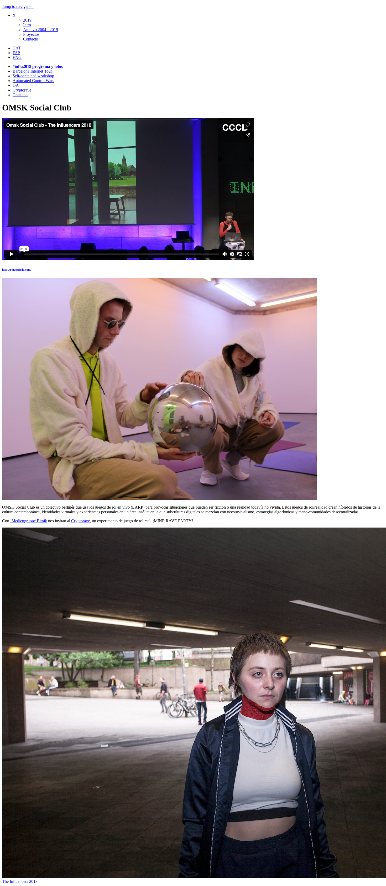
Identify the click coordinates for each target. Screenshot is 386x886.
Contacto (30, 39)
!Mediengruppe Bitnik (28, 521)
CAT (17, 48)
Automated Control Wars (33, 80)
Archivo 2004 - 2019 (40, 29)
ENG (17, 57)
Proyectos (31, 34)
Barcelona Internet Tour (32, 71)
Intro (27, 25)
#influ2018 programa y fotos (38, 66)
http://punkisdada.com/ (16, 269)
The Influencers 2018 (20, 881)
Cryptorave (22, 90)
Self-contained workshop (33, 76)
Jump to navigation (18, 6)
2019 (27, 20)
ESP (16, 52)
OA (16, 85)
